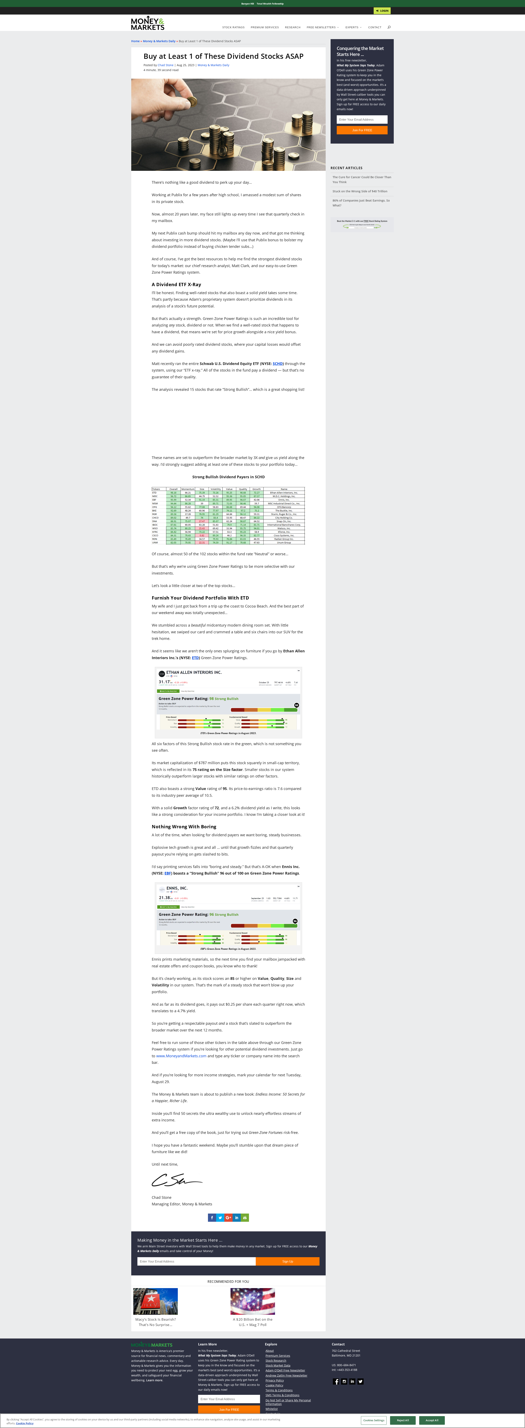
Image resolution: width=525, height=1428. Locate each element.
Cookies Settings (373, 1420)
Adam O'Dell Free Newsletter (285, 1370)
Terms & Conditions (279, 1390)
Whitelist (272, 1409)
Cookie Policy (274, 1385)
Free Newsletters (321, 27)
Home (135, 41)
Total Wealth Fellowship (270, 3)
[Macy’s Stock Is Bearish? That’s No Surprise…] (155, 1301)
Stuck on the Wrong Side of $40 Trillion (360, 191)
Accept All (432, 1420)
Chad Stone (165, 65)
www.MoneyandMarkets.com (181, 1055)
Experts (352, 27)
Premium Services (265, 27)
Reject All (403, 1420)
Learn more (154, 1380)
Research (293, 27)
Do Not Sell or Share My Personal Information (288, 1402)
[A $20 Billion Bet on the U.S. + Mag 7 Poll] (253, 1301)
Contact (374, 27)
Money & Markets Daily (159, 41)
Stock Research (276, 1360)
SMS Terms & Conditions (282, 1395)
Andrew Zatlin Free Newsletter (286, 1375)
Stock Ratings (233, 27)
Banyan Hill (247, 3)
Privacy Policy (275, 1380)
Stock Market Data (278, 1365)
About (270, 1351)
